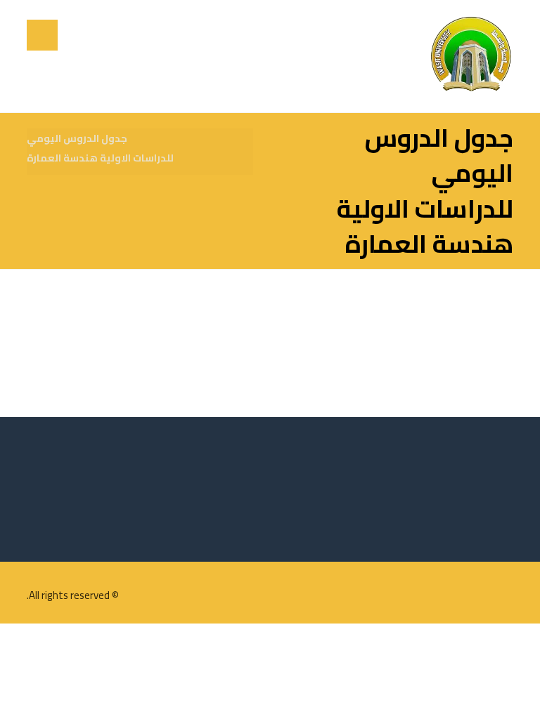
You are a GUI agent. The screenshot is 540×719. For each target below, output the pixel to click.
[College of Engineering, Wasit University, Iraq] (471, 56)
